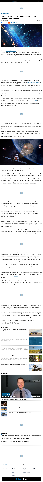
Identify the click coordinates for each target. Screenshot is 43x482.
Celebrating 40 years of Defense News (8, 338)
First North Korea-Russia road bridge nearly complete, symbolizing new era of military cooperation (21, 435)
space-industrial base (11, 50)
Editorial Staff (24, 473)
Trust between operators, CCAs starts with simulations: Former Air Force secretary (14, 330)
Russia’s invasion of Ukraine (33, 82)
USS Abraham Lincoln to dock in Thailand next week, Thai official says (16, 441)
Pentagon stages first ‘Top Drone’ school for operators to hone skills (14, 364)
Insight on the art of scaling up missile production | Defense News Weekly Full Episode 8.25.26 (22, 407)
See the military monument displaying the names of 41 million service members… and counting (22, 401)
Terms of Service (5, 471)
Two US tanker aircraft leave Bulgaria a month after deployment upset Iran (16, 446)
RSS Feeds (14, 473)
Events (13, 472)
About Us (33, 469)
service (16, 276)
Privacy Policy (4, 469)
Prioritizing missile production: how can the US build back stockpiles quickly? (19, 412)
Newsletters (14, 471)
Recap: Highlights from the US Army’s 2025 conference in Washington (12, 356)
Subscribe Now (14, 469)
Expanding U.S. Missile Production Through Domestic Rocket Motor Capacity (14, 399)
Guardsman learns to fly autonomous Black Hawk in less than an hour (14, 346)
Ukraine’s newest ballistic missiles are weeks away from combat (14, 444)
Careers (33, 471)
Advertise (23, 469)
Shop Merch (14, 475)
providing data (34, 100)
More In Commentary (5, 327)
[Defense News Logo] (13, 1)
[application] (21, 386)
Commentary (5, 13)
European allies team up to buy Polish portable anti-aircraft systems (15, 438)
